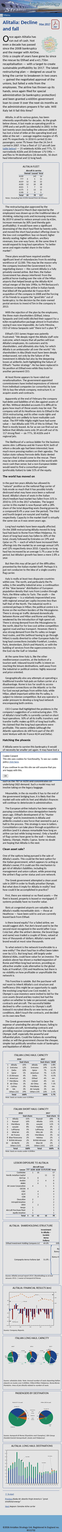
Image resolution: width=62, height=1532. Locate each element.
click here (14, 762)
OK (5, 776)
